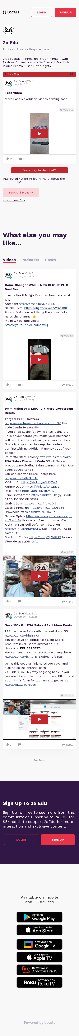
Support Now (19, 192)
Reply (69, 384)
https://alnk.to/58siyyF (47, 495)
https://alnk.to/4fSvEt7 (38, 491)
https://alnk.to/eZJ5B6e (47, 507)
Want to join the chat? (39, 170)
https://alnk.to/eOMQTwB (39, 482)
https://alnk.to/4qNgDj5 (39, 503)
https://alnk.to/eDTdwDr (37, 512)
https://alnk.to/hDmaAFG (23, 529)
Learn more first (14, 200)
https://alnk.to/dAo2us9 (42, 486)
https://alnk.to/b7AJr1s (21, 478)
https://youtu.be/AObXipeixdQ (26, 325)
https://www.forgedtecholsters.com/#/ (33, 423)
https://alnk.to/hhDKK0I (22, 635)
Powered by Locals (39, 1022)
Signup (66, 12)
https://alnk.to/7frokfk (56, 457)
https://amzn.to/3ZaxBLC (37, 304)
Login (42, 12)
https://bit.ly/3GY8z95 (20, 684)
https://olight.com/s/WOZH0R (45, 308)
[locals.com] (11, 12)
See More (39, 760)
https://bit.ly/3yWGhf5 (45, 537)
